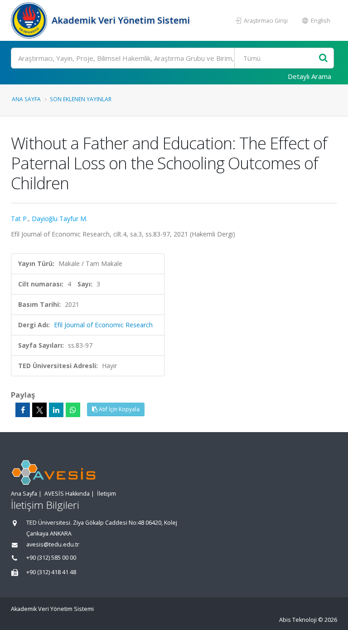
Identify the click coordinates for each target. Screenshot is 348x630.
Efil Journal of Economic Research (103, 324)
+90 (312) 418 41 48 (51, 572)
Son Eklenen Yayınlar (80, 99)
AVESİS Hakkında (67, 493)
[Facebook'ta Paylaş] (22, 410)
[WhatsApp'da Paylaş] (73, 410)
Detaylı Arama (309, 76)
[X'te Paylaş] (39, 410)
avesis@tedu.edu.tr (52, 544)
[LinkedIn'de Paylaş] (56, 410)
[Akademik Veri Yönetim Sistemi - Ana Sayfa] (30, 20)
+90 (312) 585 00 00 (51, 557)
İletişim (106, 493)
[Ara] (323, 58)
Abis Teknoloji (298, 620)
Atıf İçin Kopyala (118, 409)
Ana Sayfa (26, 99)
